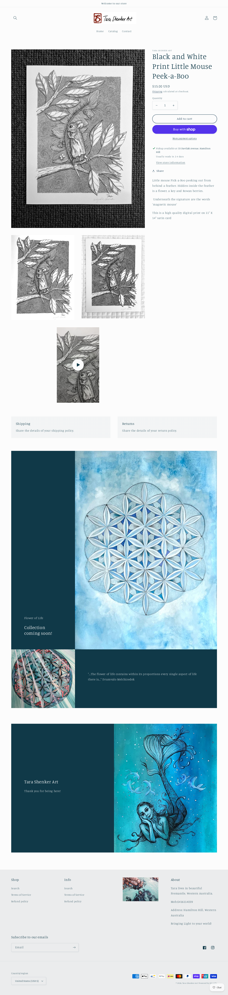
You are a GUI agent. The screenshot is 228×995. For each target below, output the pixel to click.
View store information (170, 162)
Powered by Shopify (208, 983)
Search (15, 888)
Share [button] (160, 170)
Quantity (157, 98)
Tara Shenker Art (190, 983)
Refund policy (19, 901)
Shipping (157, 91)
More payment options (185, 138)
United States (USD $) (27, 980)
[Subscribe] (74, 947)
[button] (15, 18)
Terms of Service (21, 894)
